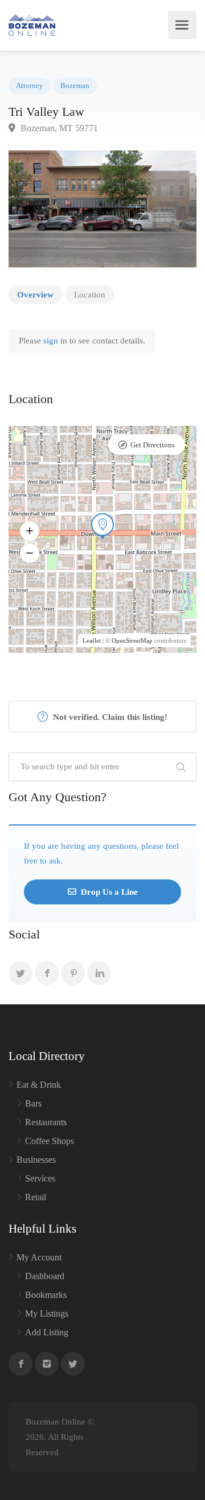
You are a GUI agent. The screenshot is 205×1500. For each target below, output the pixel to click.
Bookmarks (46, 1295)
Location (89, 294)
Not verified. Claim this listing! (109, 717)
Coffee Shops (49, 1141)
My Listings (46, 1313)
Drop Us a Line (108, 891)
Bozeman (74, 86)
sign (51, 340)
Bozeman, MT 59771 (58, 128)
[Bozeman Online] (32, 25)
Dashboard (44, 1276)
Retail (35, 1197)
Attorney (29, 86)
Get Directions (152, 445)
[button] (29, 531)
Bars (33, 1103)
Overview (35, 294)
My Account (39, 1257)
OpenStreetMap (132, 640)
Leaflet (92, 640)
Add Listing (46, 1332)
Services (40, 1178)
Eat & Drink (39, 1085)
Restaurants (46, 1122)
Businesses (36, 1159)
